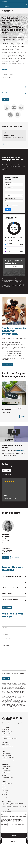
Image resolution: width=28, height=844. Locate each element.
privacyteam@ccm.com (15, 705)
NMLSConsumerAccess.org (7, 777)
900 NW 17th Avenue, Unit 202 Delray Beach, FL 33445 (9, 73)
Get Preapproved (7, 607)
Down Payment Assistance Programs (9, 738)
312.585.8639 (8, 77)
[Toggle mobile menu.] (24, 10)
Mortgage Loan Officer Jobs (8, 786)
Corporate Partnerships (7, 783)
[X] (8, 723)
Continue (14, 835)
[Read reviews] (5, 80)
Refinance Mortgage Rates (7, 746)
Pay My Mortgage (6, 775)
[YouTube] (15, 723)
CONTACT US (6, 678)
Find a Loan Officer (6, 796)
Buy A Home (5, 727)
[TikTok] (21, 723)
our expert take (18, 358)
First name (5, 625)
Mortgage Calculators (6, 766)
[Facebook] (2, 723)
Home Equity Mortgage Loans (8, 757)
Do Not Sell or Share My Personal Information (14, 840)
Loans (3, 751)
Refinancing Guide (6, 744)
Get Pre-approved (7, 364)
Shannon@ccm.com (6, 548)
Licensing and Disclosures (7, 809)
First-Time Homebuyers (7, 734)
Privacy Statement (7, 801)
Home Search (6, 6)
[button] (14, 69)
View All (23, 416)
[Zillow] (18, 723)
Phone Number (6, 645)
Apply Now (5, 99)
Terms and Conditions (6, 811)
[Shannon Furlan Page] (8, 526)
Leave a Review (6, 470)
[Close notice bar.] (26, 5)
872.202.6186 (8, 550)
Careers (3, 785)
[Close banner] (25, 814)
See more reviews (7, 474)
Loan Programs (5, 759)
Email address (6, 639)
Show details (21, 830)
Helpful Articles (5, 768)
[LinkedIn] (5, 723)
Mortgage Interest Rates (7, 731)
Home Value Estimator (6, 770)
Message (4, 652)
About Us (4, 781)
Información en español (7, 797)
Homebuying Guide (6, 729)
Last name (5, 632)
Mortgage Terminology (7, 772)
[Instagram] (12, 723)
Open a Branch (5, 790)
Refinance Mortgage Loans (7, 747)
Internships (4, 788)
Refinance (5, 742)
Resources (5, 764)
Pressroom (4, 792)
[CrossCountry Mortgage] (8, 10)
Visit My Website (15, 557)
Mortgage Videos (5, 773)
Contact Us (4, 794)
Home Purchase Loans (6, 736)
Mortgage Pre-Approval (7, 733)
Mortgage (5, 3)
